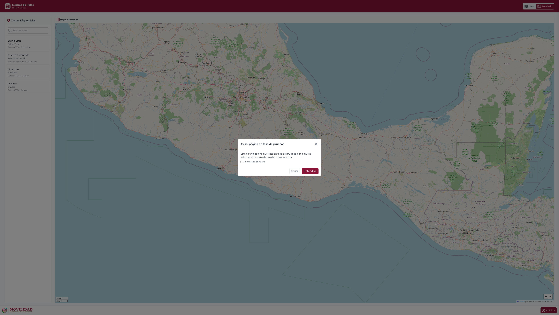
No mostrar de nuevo (254, 161)
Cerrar (294, 171)
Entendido (310, 171)
